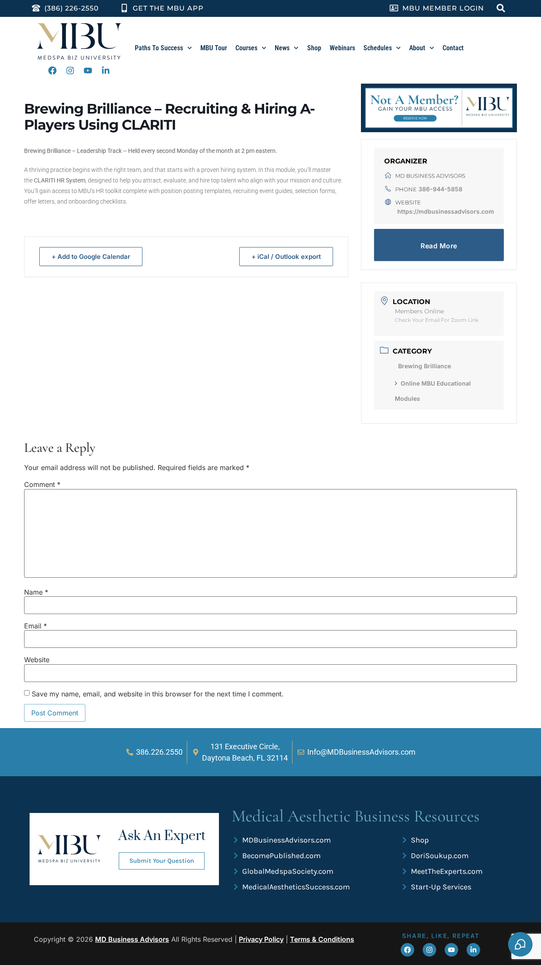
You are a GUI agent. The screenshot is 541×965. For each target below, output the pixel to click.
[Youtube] (88, 70)
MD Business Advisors (132, 939)
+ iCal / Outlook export (286, 257)
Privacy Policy (261, 939)
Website (36, 659)
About (417, 48)
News (282, 48)
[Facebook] (52, 70)
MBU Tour (213, 48)
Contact (453, 48)
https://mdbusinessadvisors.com (445, 211)
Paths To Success (159, 48)
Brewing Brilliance (424, 366)
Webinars (342, 48)
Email (35, 625)
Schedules (377, 48)
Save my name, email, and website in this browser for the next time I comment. (158, 693)
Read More (439, 246)
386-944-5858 (440, 189)
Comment (42, 484)
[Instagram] (70, 70)
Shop (314, 48)
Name (36, 592)
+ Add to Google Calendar (91, 257)
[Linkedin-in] (105, 70)
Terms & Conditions (322, 939)
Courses (246, 48)
